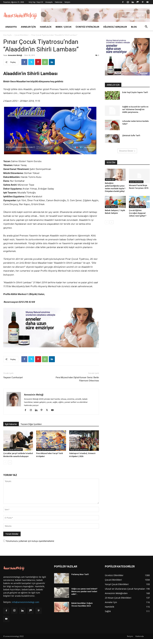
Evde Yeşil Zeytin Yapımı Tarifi (135, 92)
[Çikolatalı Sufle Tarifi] (112, 138)
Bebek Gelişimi (111, 207)
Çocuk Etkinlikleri (21, 35)
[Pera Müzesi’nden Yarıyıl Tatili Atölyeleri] (51, 440)
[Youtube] (147, 2)
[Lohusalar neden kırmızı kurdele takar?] (112, 125)
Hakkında (58, 2)
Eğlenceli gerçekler (115, 26)
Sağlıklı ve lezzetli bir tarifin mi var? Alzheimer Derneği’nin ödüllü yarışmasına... (135, 109)
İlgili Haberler (11, 424)
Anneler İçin (28, 26)
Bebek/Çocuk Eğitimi (137, 207)
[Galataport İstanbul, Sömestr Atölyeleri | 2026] (84, 440)
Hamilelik (45, 26)
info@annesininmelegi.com (25, 602)
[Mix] (137, 2)
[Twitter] (31, 62)
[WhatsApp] (45, 62)
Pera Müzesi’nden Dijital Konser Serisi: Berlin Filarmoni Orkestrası (77, 379)
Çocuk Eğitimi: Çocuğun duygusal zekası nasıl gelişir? (137, 213)
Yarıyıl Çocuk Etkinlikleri (13, 449)
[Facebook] (123, 2)
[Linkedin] (132, 2)
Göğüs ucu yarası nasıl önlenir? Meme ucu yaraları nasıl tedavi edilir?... (84, 591)
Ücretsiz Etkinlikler (87, 26)
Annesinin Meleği (15, 55)
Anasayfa (48, 2)
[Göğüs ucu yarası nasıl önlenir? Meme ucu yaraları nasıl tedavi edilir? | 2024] (61, 592)
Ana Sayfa (7, 35)
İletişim (67, 2)
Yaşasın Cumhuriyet (13, 377)
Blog (134, 26)
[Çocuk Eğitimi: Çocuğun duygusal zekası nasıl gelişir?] (139, 202)
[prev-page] (5, 462)
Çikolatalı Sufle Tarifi (131, 136)
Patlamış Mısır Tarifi (80, 574)
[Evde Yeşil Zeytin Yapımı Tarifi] (112, 95)
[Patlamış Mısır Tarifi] (61, 578)
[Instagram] (128, 2)
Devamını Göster (126, 150)
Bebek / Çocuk (63, 26)
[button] (146, 27)
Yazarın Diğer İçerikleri (31, 424)
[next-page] (10, 462)
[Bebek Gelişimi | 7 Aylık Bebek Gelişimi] (115, 202)
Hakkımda (139, 636)
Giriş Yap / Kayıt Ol (36, 2)
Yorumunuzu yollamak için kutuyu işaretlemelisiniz (29, 541)
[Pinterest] (142, 2)
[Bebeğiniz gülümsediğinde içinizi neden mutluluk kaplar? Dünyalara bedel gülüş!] (115, 175)
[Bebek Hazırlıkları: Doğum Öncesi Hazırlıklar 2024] (61, 607)
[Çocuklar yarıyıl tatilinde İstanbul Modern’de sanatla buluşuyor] (18, 440)
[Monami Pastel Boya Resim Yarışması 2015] (139, 176)
